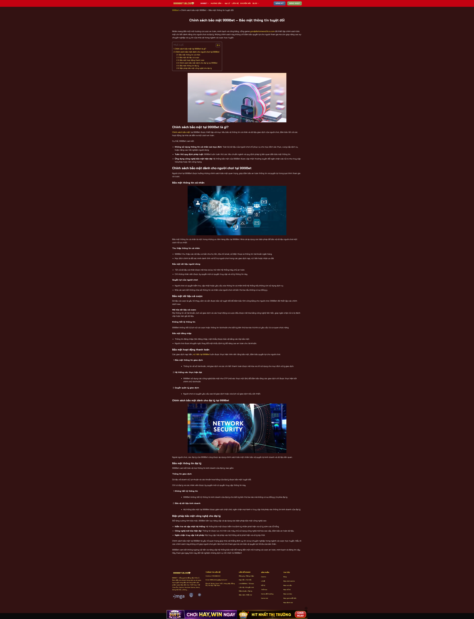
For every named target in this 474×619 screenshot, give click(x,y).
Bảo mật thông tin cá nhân (189, 55)
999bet (175, 10)
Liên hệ (241, 587)
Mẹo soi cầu (287, 585)
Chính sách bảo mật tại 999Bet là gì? (190, 49)
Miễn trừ (249, 595)
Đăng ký (242, 576)
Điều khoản (243, 591)
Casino (263, 577)
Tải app (251, 583)
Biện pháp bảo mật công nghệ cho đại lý (196, 68)
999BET (203, 3)
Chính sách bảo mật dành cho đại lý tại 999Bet (198, 63)
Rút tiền (249, 580)
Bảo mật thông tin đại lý (189, 66)
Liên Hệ (235, 3)
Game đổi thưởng (267, 594)
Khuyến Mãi (245, 3)
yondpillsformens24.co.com (262, 31)
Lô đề (263, 581)
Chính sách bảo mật (181, 132)
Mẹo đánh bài (288, 602)
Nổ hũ (263, 585)
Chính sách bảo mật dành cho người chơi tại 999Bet (197, 52)
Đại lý (250, 591)
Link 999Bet (243, 583)
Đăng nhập (250, 576)
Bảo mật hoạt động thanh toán (192, 60)
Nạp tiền (242, 580)
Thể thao (264, 589)
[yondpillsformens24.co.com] (184, 3)
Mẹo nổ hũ (287, 589)
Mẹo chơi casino (289, 581)
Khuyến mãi (250, 587)
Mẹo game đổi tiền (289, 598)
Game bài (264, 598)
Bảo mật (242, 595)
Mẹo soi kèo (287, 594)
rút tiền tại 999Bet (201, 354)
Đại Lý (227, 3)
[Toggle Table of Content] (216, 45)
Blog (255, 3)
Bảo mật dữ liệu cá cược (189, 57)
